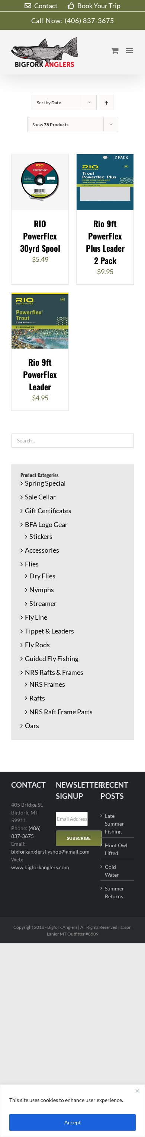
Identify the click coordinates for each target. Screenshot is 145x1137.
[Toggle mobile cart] (115, 50)
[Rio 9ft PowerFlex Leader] (40, 297)
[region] (72, 1110)
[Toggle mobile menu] (130, 50)
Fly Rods (37, 645)
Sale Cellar (40, 497)
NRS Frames (47, 684)
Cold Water (112, 871)
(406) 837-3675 (89, 20)
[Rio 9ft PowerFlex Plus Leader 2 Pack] (105, 159)
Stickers (40, 536)
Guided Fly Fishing (51, 658)
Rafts (37, 698)
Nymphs (41, 589)
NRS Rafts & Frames (54, 672)
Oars (32, 725)
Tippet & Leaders (49, 631)
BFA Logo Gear (46, 524)
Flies (32, 564)
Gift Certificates (48, 510)
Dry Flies (42, 576)
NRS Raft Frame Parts (61, 712)
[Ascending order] (106, 102)
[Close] (137, 1090)
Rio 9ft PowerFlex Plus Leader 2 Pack (105, 241)
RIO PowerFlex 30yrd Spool (40, 235)
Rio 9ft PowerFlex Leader (40, 374)
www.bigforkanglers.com (40, 867)
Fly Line (36, 617)
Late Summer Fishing (114, 824)
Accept (72, 1122)
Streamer (43, 603)
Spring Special (45, 483)
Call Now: (48, 20)
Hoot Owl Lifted (116, 849)
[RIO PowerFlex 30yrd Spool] (40, 159)
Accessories (42, 550)
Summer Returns (114, 892)
